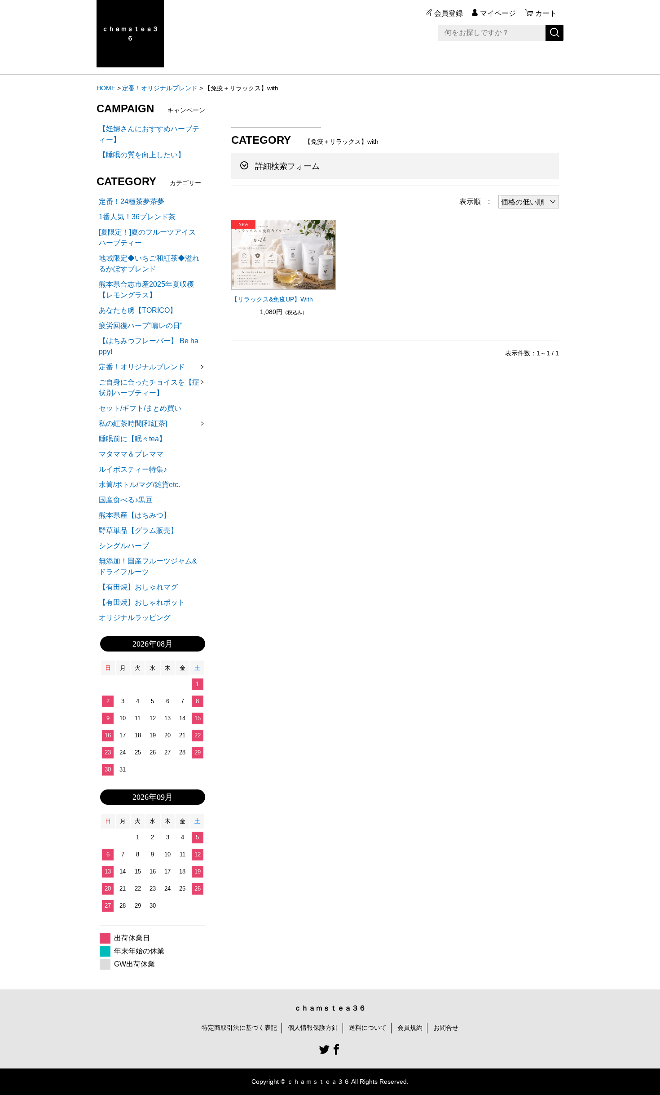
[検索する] (554, 33)
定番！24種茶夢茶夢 (131, 201)
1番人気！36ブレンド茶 (137, 217)
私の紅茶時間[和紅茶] (133, 423)
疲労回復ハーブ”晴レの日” (140, 325)
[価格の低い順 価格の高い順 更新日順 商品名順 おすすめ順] (528, 201)
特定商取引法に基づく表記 (239, 1027)
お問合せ (445, 1027)
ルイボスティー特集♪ (133, 469)
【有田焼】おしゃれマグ (138, 587)
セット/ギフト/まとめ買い (140, 408)
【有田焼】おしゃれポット (142, 602)
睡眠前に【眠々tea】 (132, 439)
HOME (106, 88)
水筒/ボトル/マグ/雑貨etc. (139, 484)
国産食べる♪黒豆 (126, 500)
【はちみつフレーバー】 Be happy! (148, 346)
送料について (368, 1027)
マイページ (498, 13)
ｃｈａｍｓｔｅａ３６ (130, 33)
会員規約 (409, 1027)
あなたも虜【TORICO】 (138, 310)
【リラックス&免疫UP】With (272, 299)
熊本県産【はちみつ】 (135, 515)
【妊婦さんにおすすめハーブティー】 (149, 134)
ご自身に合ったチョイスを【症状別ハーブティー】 (149, 387)
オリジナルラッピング (135, 617)
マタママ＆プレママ (131, 454)
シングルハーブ (124, 546)
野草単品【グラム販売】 (138, 530)
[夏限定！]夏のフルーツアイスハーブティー (147, 237)
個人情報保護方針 (313, 1027)
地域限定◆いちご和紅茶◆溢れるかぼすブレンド (149, 263)
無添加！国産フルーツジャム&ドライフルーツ (148, 566)
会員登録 (448, 13)
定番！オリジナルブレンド (160, 88)
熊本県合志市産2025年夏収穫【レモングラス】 (146, 289)
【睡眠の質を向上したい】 (142, 155)
